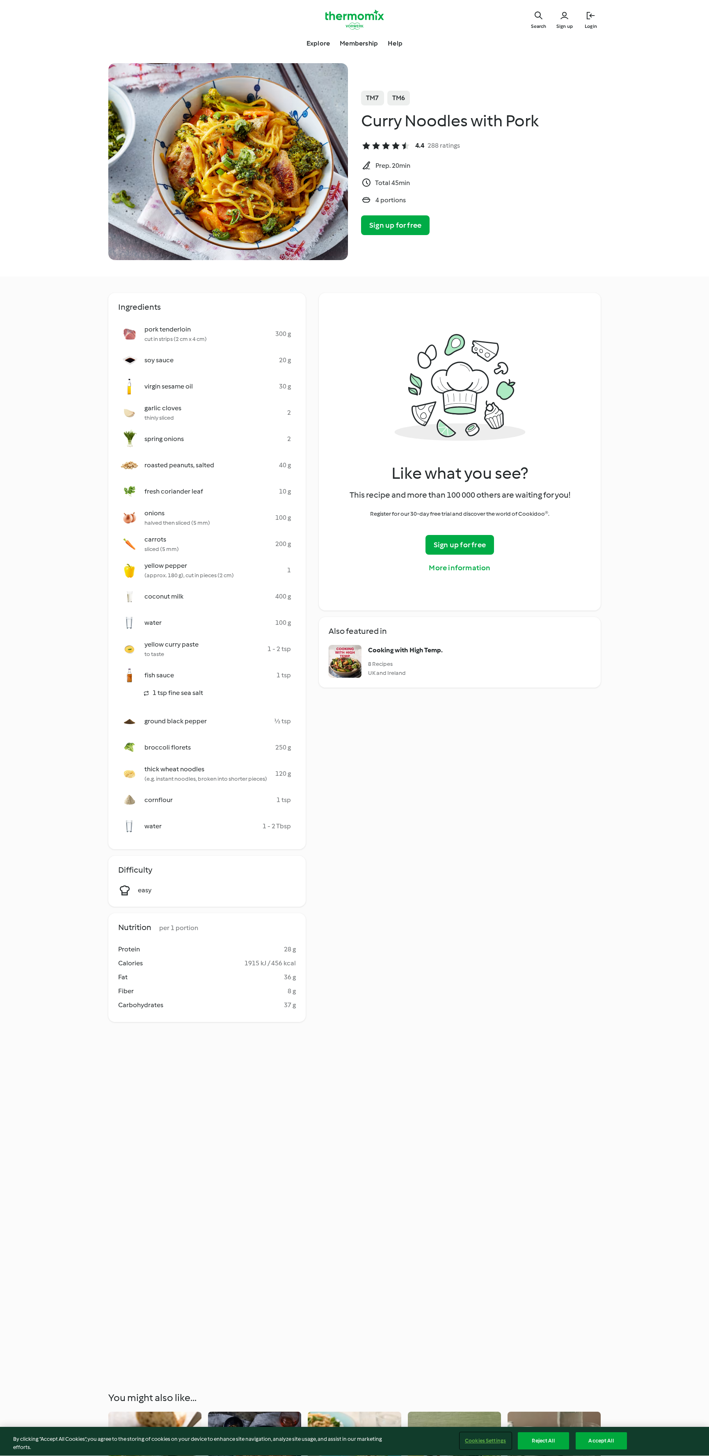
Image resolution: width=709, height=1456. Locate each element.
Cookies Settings (485, 1441)
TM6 (398, 98)
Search (538, 26)
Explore (318, 43)
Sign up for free (395, 225)
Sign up (564, 26)
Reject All (543, 1441)
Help (395, 43)
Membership (359, 43)
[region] (354, 1441)
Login (591, 26)
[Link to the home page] (354, 20)
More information (459, 567)
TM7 (372, 98)
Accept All (600, 1441)
